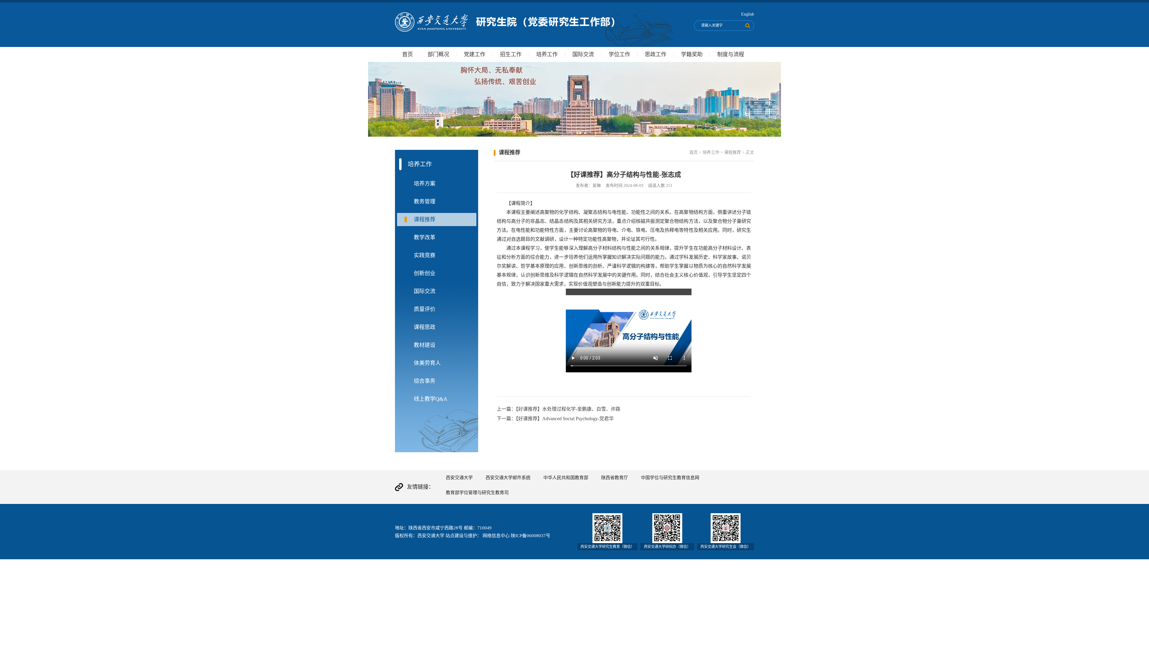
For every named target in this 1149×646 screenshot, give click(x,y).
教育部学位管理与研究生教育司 (477, 492)
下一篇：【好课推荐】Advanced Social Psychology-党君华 (555, 418)
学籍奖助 (692, 54)
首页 (407, 54)
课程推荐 (424, 220)
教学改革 (424, 237)
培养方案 (424, 184)
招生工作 (511, 54)
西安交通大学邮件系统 (508, 477)
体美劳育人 (427, 363)
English (747, 14)
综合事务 (424, 381)
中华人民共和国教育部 (565, 477)
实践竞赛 (424, 255)
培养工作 (547, 54)
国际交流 (583, 54)
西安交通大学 (459, 477)
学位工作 (619, 54)
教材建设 (424, 345)
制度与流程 (730, 54)
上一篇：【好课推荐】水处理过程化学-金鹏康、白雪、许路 (558, 409)
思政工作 (655, 54)
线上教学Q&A (430, 399)
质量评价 (424, 309)
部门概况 (438, 54)
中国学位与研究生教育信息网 (670, 477)
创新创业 (424, 273)
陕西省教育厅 (614, 477)
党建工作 (474, 54)
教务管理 (424, 202)
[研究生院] (504, 30)
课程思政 (424, 327)
